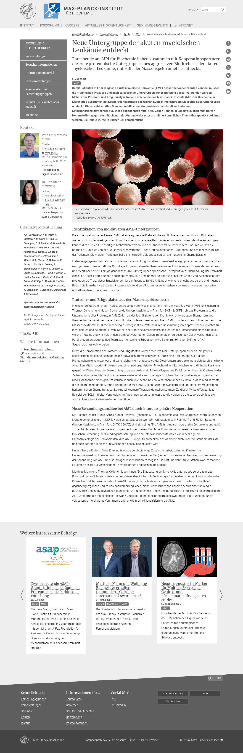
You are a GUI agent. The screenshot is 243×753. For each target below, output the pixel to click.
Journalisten (74, 699)
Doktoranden (74, 717)
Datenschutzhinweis (97, 740)
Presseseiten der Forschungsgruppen (38, 92)
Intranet (185, 25)
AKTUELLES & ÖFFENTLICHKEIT (37, 46)
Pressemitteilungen (38, 81)
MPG (205, 693)
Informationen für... (83, 693)
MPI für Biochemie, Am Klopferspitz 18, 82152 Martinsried (52, 212)
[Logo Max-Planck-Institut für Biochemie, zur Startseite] (87, 11)
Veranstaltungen (36, 56)
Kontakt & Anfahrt (173, 693)
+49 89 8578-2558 (55, 148)
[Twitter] (228, 67)
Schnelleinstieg (34, 693)
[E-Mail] (228, 83)
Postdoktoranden (77, 723)
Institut (25, 723)
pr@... (48, 204)
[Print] (228, 91)
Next (221, 595)
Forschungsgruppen (33, 699)
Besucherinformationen (41, 64)
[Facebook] (228, 43)
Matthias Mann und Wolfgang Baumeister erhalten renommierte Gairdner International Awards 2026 (121, 589)
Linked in (120, 705)
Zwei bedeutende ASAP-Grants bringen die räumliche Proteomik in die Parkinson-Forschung (55, 589)
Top (218, 678)
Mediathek (32, 115)
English (193, 9)
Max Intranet (173, 701)
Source (27, 333)
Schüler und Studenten (80, 711)
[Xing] (228, 75)
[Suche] (222, 9)
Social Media (121, 693)
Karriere (26, 717)
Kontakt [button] (27, 128)
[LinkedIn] (228, 51)
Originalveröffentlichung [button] (41, 227)
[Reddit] (228, 59)
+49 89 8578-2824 (55, 199)
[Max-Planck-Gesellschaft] (26, 740)
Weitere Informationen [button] (39, 342)
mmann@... (51, 152)
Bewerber (72, 705)
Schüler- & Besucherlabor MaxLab (42, 104)
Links (132, 740)
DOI (37, 333)
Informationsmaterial (39, 72)
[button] (220, 202)
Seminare (27, 711)
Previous (22, 595)
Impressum (119, 740)
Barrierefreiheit (150, 740)
